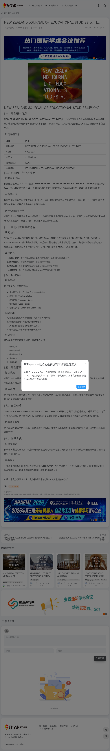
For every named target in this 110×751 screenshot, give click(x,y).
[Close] (85, 363)
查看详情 (81, 386)
